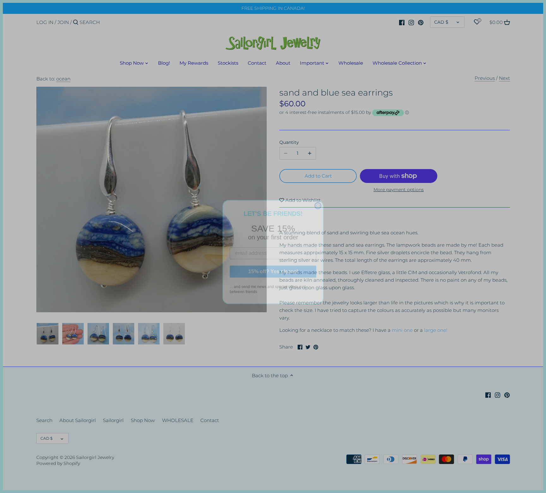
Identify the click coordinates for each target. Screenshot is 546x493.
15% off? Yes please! (273, 266)
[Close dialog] (318, 200)
